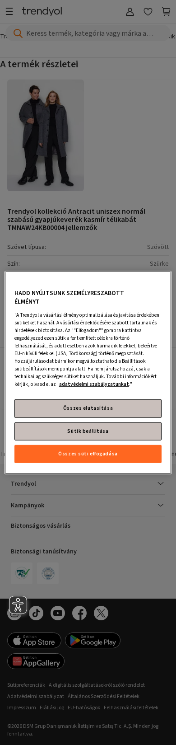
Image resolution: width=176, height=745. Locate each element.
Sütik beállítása (87, 431)
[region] (88, 372)
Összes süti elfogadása (88, 454)
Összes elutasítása (88, 408)
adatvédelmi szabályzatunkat (94, 384)
